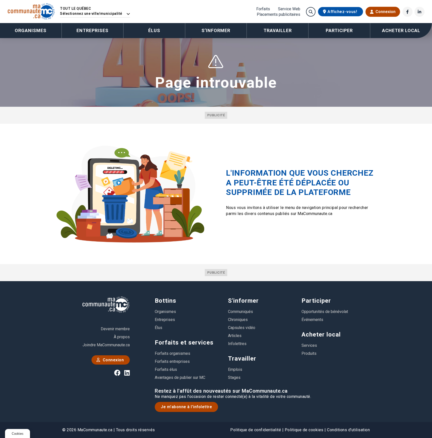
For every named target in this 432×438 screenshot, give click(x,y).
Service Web (289, 9)
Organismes (30, 30)
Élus (154, 30)
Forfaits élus (166, 369)
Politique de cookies (304, 429)
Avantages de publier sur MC (180, 377)
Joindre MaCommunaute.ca (106, 345)
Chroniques (238, 319)
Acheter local (321, 334)
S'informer (243, 300)
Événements (312, 319)
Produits (309, 353)
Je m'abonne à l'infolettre (186, 406)
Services (309, 345)
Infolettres (237, 343)
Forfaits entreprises (172, 361)
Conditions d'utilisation (348, 429)
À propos (122, 337)
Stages (234, 377)
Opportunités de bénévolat (325, 311)
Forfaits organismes (172, 353)
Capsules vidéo (241, 327)
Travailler (242, 358)
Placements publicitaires (278, 15)
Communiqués (240, 311)
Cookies (18, 433)
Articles (235, 335)
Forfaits (263, 9)
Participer (316, 300)
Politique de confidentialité (255, 429)
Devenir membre (115, 328)
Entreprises (92, 30)
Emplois (235, 369)
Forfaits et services (184, 342)
